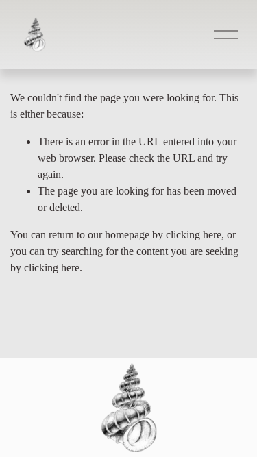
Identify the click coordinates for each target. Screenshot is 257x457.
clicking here (193, 234)
